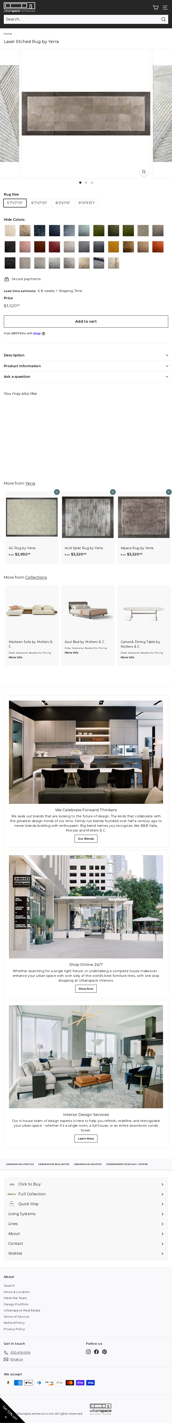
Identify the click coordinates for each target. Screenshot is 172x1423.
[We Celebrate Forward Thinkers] (86, 752)
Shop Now (87, 990)
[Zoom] (144, 172)
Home (8, 33)
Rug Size (11, 194)
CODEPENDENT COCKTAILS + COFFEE (127, 1164)
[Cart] (155, 7)
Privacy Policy (14, 1329)
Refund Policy (14, 1322)
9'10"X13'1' (87, 203)
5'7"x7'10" (15, 203)
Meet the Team (15, 1298)
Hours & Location (17, 1292)
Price (8, 298)
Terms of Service (16, 1316)
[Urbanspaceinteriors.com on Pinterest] (104, 1351)
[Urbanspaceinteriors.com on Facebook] (96, 1351)
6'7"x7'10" (39, 203)
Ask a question (17, 376)
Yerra (30, 483)
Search (9, 1285)
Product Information (22, 366)
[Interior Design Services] (86, 1056)
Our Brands (87, 840)
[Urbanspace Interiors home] (101, 1409)
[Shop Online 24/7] (86, 906)
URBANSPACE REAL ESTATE (53, 1164)
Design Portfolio (16, 1304)
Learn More (87, 1139)
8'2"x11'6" (63, 203)
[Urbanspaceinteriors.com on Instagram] (88, 1351)
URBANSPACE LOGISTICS (88, 1164)
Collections (36, 577)
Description (14, 355)
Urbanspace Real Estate (22, 1310)
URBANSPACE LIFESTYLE (20, 1164)
